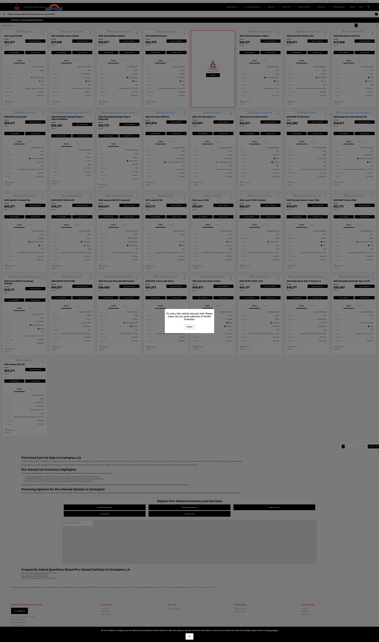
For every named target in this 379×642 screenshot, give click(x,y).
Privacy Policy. (272, 630)
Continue (189, 327)
